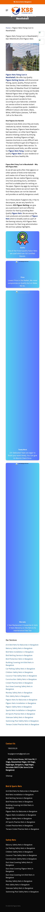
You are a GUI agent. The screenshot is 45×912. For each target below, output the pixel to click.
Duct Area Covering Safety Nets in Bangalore (19, 688)
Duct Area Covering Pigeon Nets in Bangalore (19, 870)
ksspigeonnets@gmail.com (18, 754)
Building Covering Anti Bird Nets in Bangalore (20, 664)
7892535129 (12, 748)
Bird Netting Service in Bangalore (19, 655)
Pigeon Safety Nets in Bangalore (19, 707)
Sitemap (9, 776)
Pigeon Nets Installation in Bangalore (21, 703)
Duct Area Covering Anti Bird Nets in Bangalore (20, 876)
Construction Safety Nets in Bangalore (21, 679)
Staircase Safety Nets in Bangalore (19, 717)
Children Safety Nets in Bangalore (19, 672)
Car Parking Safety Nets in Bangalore (20, 669)
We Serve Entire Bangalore (22, 2)
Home (8, 28)
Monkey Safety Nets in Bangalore (19, 692)
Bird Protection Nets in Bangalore (19, 659)
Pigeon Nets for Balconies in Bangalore (21, 700)
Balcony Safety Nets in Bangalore (19, 648)
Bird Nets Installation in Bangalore (19, 652)
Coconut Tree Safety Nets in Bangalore (21, 676)
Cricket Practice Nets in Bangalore (19, 683)
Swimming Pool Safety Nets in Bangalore (22, 721)
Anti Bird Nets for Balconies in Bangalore (22, 645)
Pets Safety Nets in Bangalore (18, 696)
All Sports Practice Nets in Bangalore (20, 714)
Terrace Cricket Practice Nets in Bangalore (22, 724)
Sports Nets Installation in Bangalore (21, 710)
